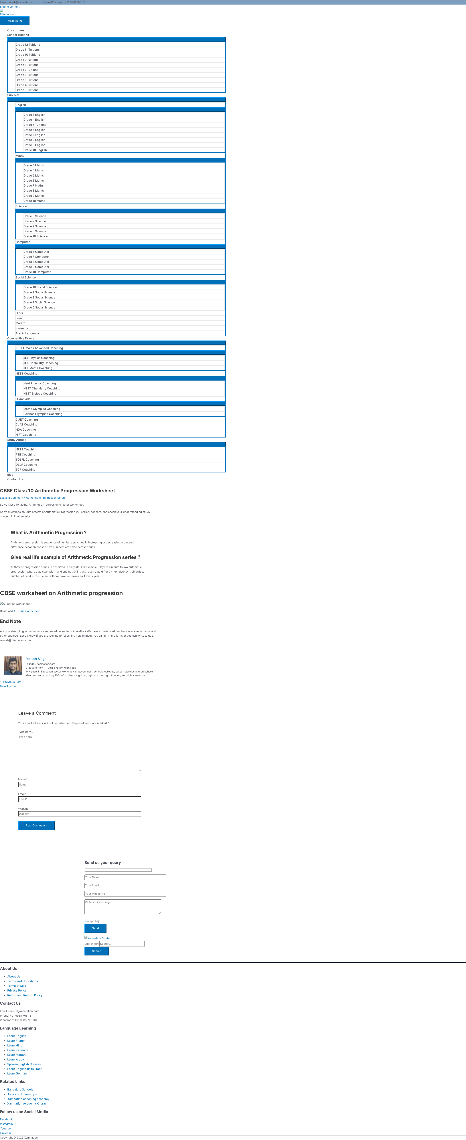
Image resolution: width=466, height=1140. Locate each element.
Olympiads (23, 399)
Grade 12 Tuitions (28, 44)
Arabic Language (27, 333)
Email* (22, 794)
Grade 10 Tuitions (28, 54)
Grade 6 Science (34, 216)
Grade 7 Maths (33, 185)
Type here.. (25, 732)
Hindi (19, 313)
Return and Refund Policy (24, 995)
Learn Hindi (15, 1045)
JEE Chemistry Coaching (40, 363)
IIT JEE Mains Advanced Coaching (39, 348)
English (21, 105)
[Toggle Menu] (116, 39)
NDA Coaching (26, 429)
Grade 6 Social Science (39, 307)
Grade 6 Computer (36, 252)
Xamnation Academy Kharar (26, 1103)
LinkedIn (5, 1133)
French (20, 318)
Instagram (6, 1124)
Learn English (16, 1036)
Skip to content (9, 6)
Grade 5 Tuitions (27, 80)
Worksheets (33, 497)
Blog (10, 474)
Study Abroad (16, 440)
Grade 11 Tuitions (28, 49)
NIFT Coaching (26, 434)
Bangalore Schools (20, 1089)
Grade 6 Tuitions (27, 75)
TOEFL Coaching (27, 459)
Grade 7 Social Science (39, 302)
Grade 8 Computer (36, 262)
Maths (20, 155)
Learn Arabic (16, 1059)
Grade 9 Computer (36, 267)
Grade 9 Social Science (39, 292)
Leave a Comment (11, 497)
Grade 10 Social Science (40, 287)
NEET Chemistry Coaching (41, 388)
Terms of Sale (16, 985)
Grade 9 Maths (33, 195)
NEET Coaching (26, 373)
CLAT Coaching (26, 424)
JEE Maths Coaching (37, 368)
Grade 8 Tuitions (27, 65)
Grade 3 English (34, 114)
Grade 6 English (34, 130)
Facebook (6, 1119)
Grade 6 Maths (33, 180)
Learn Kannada (17, 1050)
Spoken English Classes (24, 1064)
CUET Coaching (27, 419)
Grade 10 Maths (34, 201)
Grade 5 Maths (33, 175)
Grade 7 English (34, 135)
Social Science (26, 277)
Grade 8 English (34, 140)
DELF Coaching (26, 464)
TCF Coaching (25, 469)
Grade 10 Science (35, 236)
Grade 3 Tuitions (27, 90)
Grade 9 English (34, 145)
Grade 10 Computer (37, 272)
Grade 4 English (34, 119)
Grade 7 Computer (36, 256)
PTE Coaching (25, 454)
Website (23, 808)
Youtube (5, 1128)
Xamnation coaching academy (28, 1099)
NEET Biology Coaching (39, 393)
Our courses (15, 30)
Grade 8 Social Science (39, 297)
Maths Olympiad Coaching (41, 409)
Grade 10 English (35, 150)
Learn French (16, 1040)
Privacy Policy (17, 990)
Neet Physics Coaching (39, 383)
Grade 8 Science (34, 231)
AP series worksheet (27, 611)
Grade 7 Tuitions (27, 70)
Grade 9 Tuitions (27, 60)
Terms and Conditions (22, 981)
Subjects (13, 95)
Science (21, 206)
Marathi (21, 323)
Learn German (17, 1073)
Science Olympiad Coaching (42, 414)
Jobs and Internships (22, 1094)
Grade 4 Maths (33, 170)
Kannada (22, 328)
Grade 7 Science (34, 221)
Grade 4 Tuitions (27, 85)
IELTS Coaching (26, 449)
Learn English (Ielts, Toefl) (25, 1069)
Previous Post (10, 682)
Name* (22, 779)
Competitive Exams (20, 338)
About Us (13, 976)
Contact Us (15, 479)
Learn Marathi (16, 1054)
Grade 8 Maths (33, 190)
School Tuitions (18, 35)
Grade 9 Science (34, 226)
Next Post (8, 686)
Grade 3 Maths (33, 165)
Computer (23, 242)
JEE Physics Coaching (39, 358)
